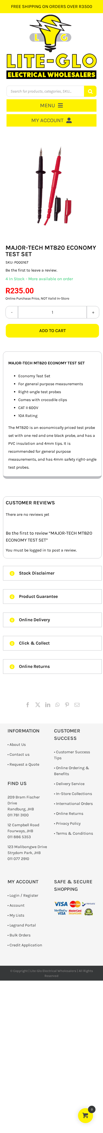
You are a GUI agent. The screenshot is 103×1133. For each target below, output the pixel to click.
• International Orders (73, 803)
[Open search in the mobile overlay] (51, 91)
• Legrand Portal (22, 925)
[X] (38, 705)
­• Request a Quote (23, 764)
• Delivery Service (69, 783)
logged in (38, 550)
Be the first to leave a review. (31, 270)
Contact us (20, 754)
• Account (16, 905)
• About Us (17, 744)
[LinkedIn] (48, 705)
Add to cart (52, 330)
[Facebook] (28, 705)
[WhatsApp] (57, 705)
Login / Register (24, 895)
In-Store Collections (74, 793)
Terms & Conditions (74, 833)
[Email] (77, 705)
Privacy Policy (68, 823)
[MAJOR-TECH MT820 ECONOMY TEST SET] (52, 186)
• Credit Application (25, 945)
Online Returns (69, 813)
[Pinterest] (67, 705)
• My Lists (16, 915)
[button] (52, 573)
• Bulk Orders (19, 935)
